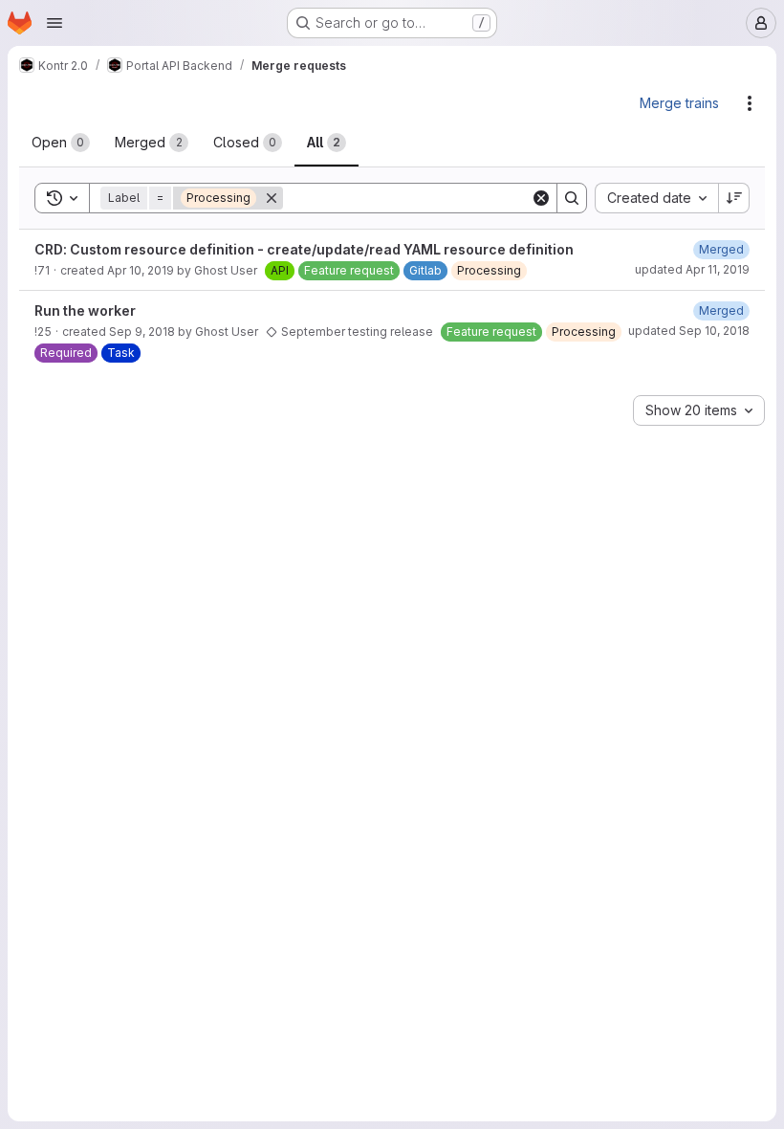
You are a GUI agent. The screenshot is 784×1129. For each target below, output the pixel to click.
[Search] (571, 198)
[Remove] (271, 198)
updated (692, 269)
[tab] (60, 142)
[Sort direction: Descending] (734, 198)
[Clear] (541, 198)
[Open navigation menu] (54, 23)
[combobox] (656, 198)
